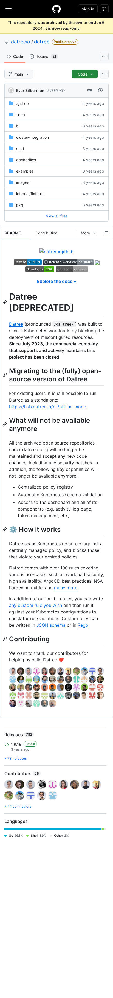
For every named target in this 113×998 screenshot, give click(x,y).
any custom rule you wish (35, 605)
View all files (56, 216)
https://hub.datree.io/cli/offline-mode (47, 406)
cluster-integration (32, 137)
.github (22, 103)
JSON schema (51, 625)
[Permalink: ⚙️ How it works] (5, 529)
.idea (20, 114)
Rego (83, 625)
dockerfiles (26, 159)
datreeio (20, 42)
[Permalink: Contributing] (5, 639)
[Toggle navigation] (8, 8)
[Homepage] (56, 8)
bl (17, 126)
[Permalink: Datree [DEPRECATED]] (5, 302)
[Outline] (106, 232)
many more (65, 587)
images (22, 182)
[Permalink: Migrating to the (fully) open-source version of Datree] (5, 375)
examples (24, 171)
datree (42, 42)
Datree (16, 324)
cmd (20, 148)
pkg (19, 205)
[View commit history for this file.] (100, 90)
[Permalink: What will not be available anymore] (5, 424)
